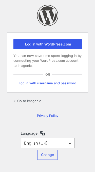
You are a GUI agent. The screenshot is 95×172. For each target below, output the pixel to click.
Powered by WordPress (47, 15)
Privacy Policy (47, 116)
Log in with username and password (47, 83)
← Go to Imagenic (27, 101)
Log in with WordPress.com (48, 44)
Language (29, 133)
